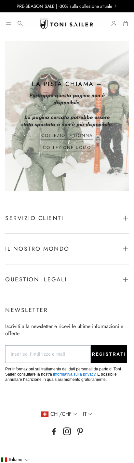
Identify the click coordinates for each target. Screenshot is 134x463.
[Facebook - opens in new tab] (54, 431)
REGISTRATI (109, 354)
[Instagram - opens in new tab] (67, 431)
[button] (8, 23)
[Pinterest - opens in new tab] (80, 431)
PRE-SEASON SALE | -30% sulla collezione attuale (64, 6)
